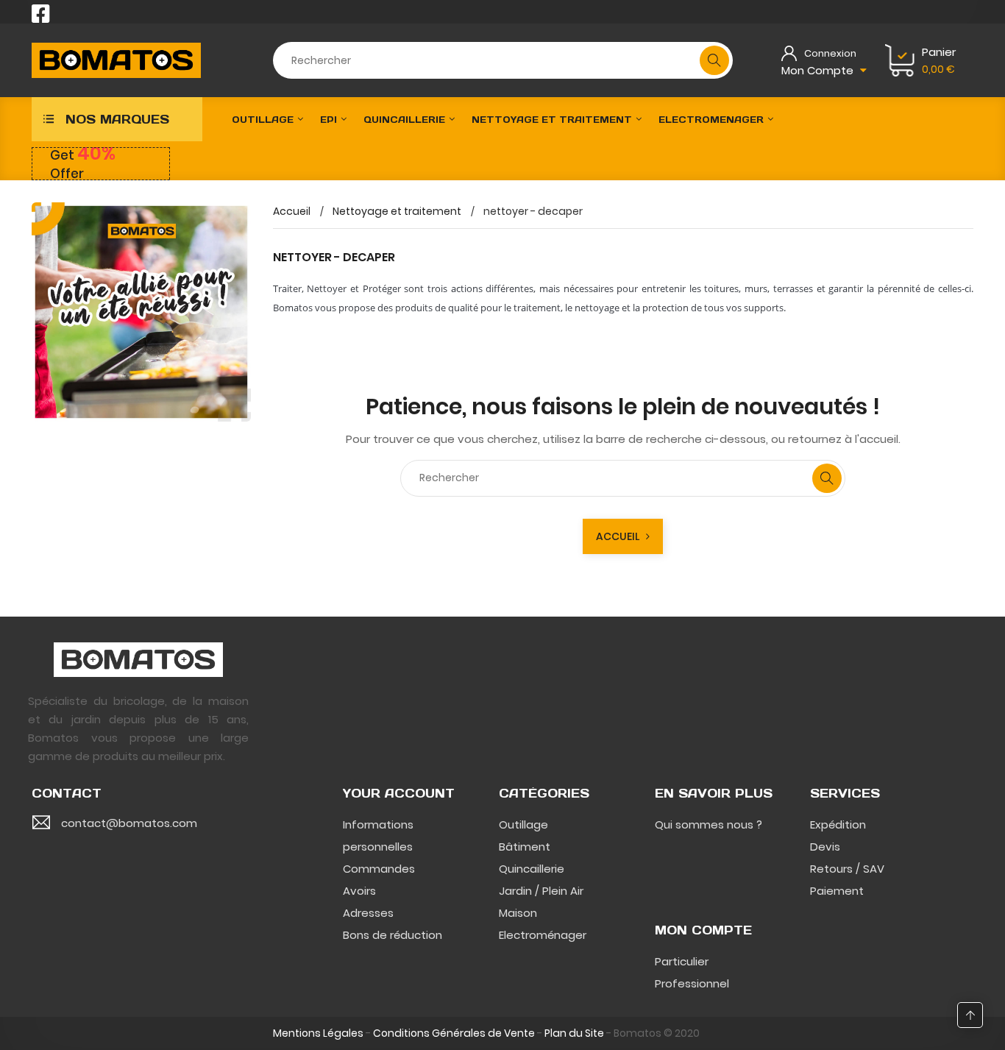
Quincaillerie (531, 868)
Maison (518, 912)
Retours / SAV (847, 868)
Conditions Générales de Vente (454, 1033)
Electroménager (542, 935)
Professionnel (692, 983)
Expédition (838, 824)
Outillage (523, 824)
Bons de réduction (392, 935)
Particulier (682, 961)
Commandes (379, 868)
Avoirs (359, 890)
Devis (825, 846)
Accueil (621, 536)
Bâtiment (524, 846)
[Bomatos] (138, 658)
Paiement (837, 890)
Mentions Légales (318, 1033)
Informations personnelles (378, 835)
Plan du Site (574, 1033)
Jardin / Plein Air (541, 890)
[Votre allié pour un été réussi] (141, 312)
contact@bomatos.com (129, 823)
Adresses (368, 912)
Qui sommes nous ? (708, 824)
